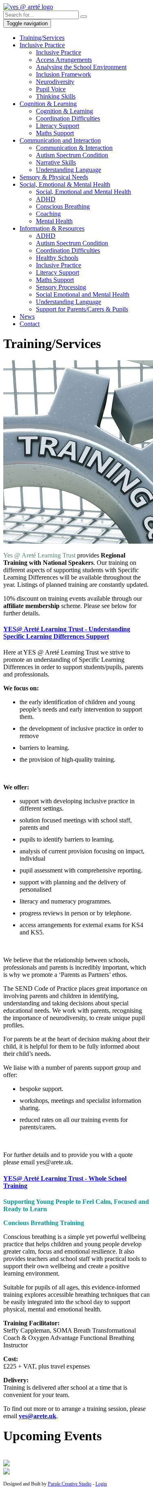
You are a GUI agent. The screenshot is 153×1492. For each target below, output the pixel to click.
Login (101, 1484)
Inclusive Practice (42, 45)
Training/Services (42, 37)
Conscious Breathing (63, 206)
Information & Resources (52, 228)
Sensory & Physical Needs (54, 177)
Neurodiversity (55, 81)
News (27, 316)
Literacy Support (57, 125)
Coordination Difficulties (68, 118)
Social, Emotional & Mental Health (65, 184)
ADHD (45, 199)
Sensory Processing (61, 287)
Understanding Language (68, 169)
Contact (30, 323)
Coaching (48, 213)
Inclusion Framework (63, 74)
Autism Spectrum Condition (72, 155)
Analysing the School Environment (81, 67)
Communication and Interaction (60, 140)
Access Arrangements (64, 59)
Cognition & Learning (48, 103)
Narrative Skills (56, 162)
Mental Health (54, 221)
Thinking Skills (55, 96)
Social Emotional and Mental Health (82, 294)
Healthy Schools (57, 257)
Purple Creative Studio (69, 1484)
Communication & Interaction (74, 147)
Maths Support (55, 133)
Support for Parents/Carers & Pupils (82, 309)
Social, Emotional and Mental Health (83, 191)
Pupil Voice (51, 89)
